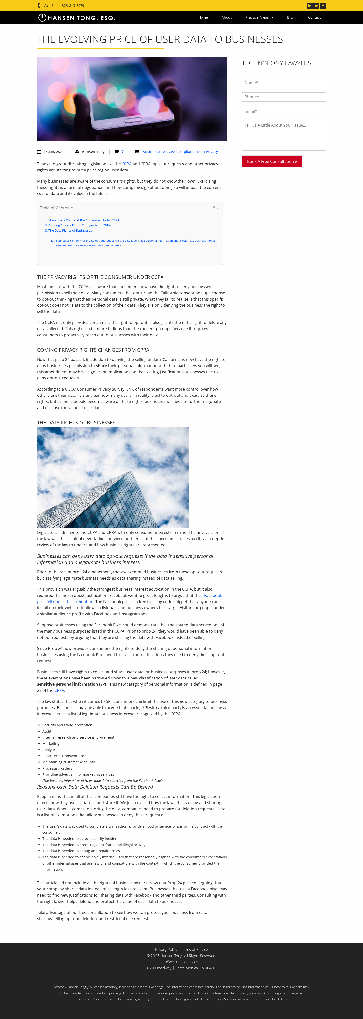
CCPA (127, 164)
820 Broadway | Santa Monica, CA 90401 (181, 967)
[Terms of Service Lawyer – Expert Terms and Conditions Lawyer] (76, 17)
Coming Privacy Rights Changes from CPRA (79, 225)
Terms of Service (194, 949)
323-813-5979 (187, 961)
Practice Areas (264, 17)
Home (217, 17)
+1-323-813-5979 (70, 5)
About (237, 17)
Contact (314, 17)
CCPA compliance (181, 151)
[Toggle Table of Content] (212, 208)
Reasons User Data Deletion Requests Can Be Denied (89, 245)
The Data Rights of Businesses (70, 230)
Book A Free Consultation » (272, 161)
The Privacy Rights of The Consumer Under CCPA (84, 220)
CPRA (59, 690)
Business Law (154, 151)
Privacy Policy (166, 949)
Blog (294, 17)
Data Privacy (207, 151)
